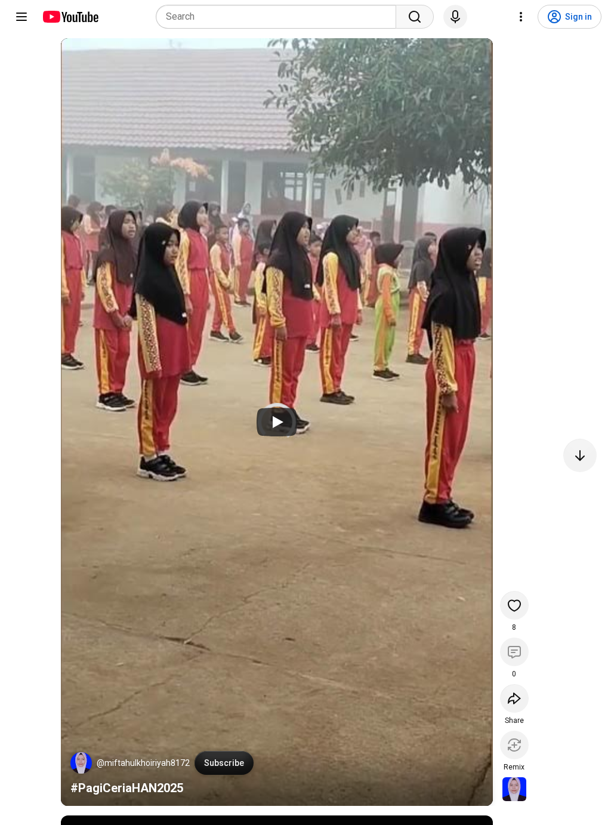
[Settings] (521, 17)
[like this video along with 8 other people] (514, 605)
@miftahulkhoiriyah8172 (143, 763)
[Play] (277, 422)
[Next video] (580, 455)
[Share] (514, 698)
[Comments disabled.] (514, 652)
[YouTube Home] (70, 16)
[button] (81, 763)
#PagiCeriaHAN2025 (126, 788)
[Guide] (21, 17)
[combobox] (279, 17)
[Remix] (514, 745)
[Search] (415, 17)
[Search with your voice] (455, 17)
